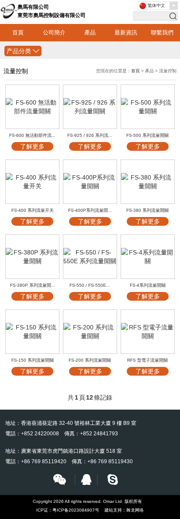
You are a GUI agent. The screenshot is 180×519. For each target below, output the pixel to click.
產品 (90, 32)
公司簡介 (54, 32)
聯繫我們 (162, 32)
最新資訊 (125, 32)
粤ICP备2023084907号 (75, 510)
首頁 (18, 32)
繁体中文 (156, 5)
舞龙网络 (135, 510)
